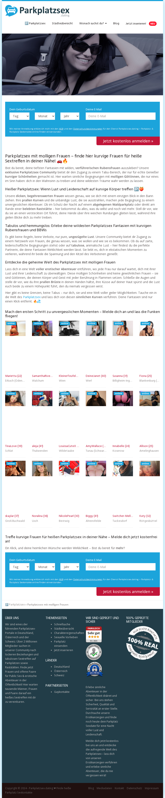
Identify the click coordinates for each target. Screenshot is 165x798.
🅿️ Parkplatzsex (35, 23)
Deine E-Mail (94, 109)
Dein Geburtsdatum (22, 109)
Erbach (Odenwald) (15, 381)
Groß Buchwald (15, 521)
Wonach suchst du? (92, 23)
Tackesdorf (120, 521)
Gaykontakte (62, 692)
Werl (89, 381)
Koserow (118, 451)
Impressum (152, 788)
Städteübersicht (62, 23)
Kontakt (119, 788)
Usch (35, 521)
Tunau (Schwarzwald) (96, 451)
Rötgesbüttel (148, 521)
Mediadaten (104, 788)
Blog (116, 23)
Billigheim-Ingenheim (123, 381)
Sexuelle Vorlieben (66, 637)
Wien (62, 381)
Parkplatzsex (32, 297)
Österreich (60, 671)
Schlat (9, 451)
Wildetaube (66, 451)
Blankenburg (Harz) (149, 381)
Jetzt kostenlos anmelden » (128, 140)
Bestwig (64, 521)
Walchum (38, 381)
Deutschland (62, 667)
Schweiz (59, 675)
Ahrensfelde (93, 521)
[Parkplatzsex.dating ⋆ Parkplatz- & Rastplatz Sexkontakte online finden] (37, 10)
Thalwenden (40, 451)
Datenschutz (134, 788)
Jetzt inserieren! (140, 23)
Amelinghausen (149, 451)
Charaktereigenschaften (69, 633)
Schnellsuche (62, 624)
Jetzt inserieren (63, 650)
